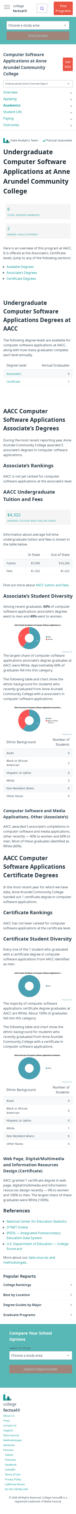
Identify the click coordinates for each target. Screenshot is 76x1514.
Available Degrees (20, 266)
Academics (11, 105)
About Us (8, 1415)
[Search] (42, 8)
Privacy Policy (13, 1479)
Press (6, 1420)
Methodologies (12, 1440)
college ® (20, 8)
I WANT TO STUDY (20, 1348)
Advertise (9, 1445)
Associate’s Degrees (21, 272)
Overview (10, 92)
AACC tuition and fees (52, 585)
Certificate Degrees (21, 278)
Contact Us (9, 1425)
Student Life (12, 112)
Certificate (13, 381)
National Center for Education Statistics (36, 1221)
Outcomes (11, 125)
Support (8, 1430)
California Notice (15, 1484)
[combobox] (42, 8)
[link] (38, 92)
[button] (68, 64)
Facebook (11, 1464)
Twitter (9, 1455)
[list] (38, 92)
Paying (8, 118)
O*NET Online (17, 1227)
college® (11, 1407)
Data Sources (11, 1435)
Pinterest (10, 1460)
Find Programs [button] (63, 8)
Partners (8, 1450)
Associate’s (13, 374)
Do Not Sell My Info (16, 1489)
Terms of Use (12, 1474)
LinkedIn (10, 1469)
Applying (10, 99)
